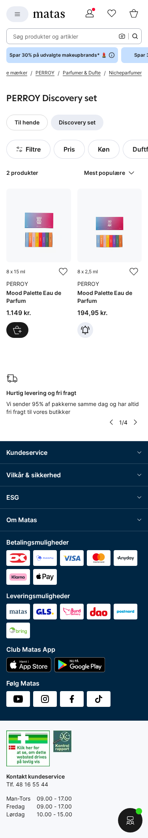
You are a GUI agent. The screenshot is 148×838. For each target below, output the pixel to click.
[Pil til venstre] (111, 422)
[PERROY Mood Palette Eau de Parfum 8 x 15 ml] (38, 263)
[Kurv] (134, 14)
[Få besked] (85, 330)
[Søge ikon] (135, 36)
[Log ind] (89, 14)
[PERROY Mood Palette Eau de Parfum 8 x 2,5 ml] (109, 263)
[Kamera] (122, 36)
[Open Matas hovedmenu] (17, 14)
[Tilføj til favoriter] (63, 272)
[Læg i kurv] (17, 330)
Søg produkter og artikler (45, 36)
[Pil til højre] (135, 422)
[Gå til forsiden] (49, 14)
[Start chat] (130, 820)
